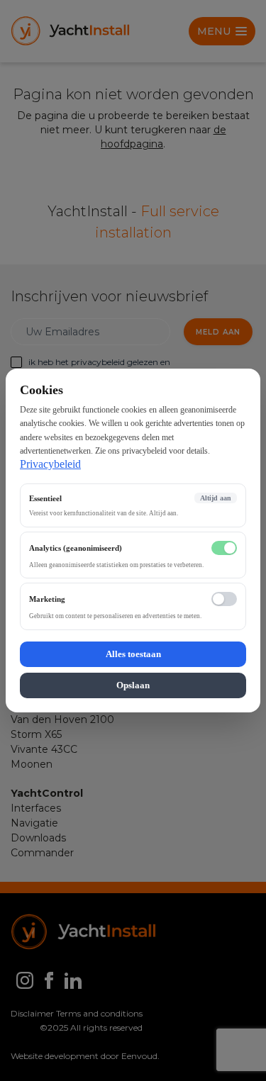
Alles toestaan (133, 654)
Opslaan (133, 685)
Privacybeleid (50, 464)
